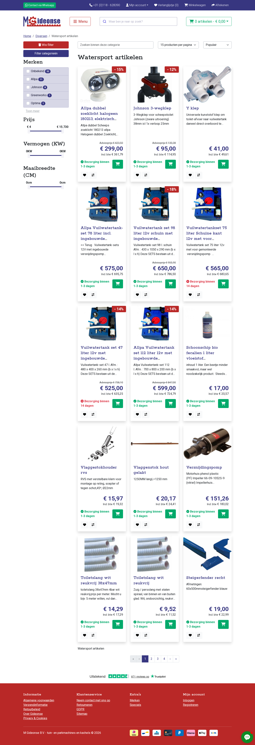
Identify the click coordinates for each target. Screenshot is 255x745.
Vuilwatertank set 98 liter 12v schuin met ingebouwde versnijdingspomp (154, 236)
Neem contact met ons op (93, 700)
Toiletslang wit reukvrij (148, 580)
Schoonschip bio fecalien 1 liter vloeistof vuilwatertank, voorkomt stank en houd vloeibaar (205, 361)
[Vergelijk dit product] (93, 175)
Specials (135, 705)
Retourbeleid (31, 709)
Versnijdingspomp (204, 467)
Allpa (36, 79)
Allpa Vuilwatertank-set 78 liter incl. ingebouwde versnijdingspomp (102, 236)
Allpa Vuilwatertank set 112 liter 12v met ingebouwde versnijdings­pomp (153, 355)
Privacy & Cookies (35, 718)
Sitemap (82, 714)
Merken (135, 700)
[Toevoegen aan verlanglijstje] (84, 175)
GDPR (80, 709)
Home (27, 36)
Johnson (38, 87)
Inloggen (188, 700)
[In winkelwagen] (117, 164)
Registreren (190, 705)
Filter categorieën (46, 53)
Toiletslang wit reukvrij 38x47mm (99, 580)
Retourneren (84, 705)
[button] (137, 5)
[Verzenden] (104, 21)
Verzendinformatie (35, 705)
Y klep (192, 108)
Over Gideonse (33, 714)
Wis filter (47, 45)
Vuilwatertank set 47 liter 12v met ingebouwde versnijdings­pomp (102, 355)
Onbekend (40, 71)
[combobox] (138, 21)
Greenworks (40, 95)
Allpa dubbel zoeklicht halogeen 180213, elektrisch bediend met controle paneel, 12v (102, 119)
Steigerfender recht (205, 577)
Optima (37, 103)
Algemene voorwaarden (38, 700)
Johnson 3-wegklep (152, 108)
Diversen (41, 36)
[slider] (29, 131)
